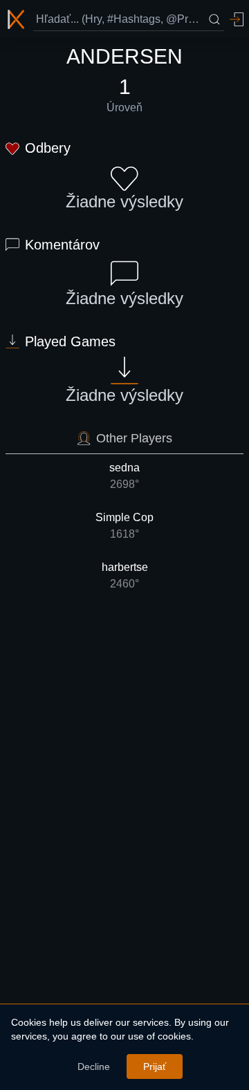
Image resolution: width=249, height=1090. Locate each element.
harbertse (125, 575)
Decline (93, 1066)
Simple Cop (124, 525)
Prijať (154, 1066)
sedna (124, 476)
